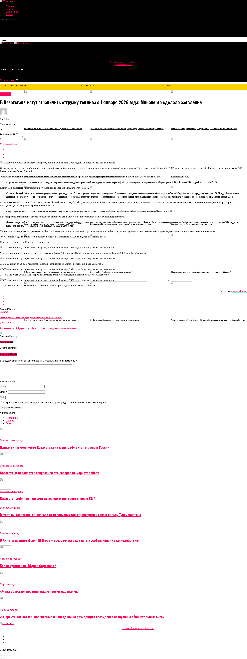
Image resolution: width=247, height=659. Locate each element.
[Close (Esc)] (1, 655)
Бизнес (9, 9)
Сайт (2, 397)
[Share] (4, 655)
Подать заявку (8, 80)
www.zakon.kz (239, 290)
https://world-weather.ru (123, 65)
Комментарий (8, 381)
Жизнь (9, 14)
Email (3, 392)
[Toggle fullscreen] (7, 655)
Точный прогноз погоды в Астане (123, 62)
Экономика (12, 11)
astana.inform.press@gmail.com (138, 628)
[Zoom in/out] (10, 655)
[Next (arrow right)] (4, 658)
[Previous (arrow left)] (1, 658)
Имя (3, 386)
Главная (10, 6)
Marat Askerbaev (8, 144)
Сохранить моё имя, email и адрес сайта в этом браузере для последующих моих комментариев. (55, 402)
